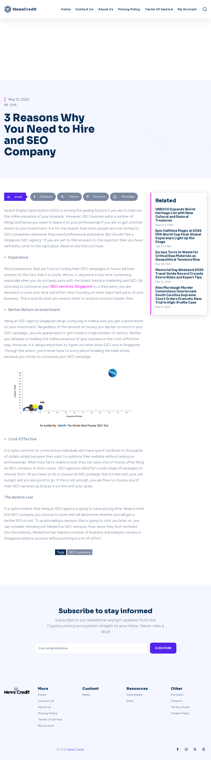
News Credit (75, 749)
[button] (204, 9)
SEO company (80, 552)
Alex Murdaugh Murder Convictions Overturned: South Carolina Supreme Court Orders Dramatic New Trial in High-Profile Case (178, 295)
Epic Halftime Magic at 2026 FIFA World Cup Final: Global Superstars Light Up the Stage (178, 236)
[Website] (203, 749)
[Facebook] (177, 749)
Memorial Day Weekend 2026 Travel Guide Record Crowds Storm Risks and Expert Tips (179, 273)
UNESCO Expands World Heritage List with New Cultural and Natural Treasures (175, 214)
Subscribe (163, 648)
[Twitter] (195, 749)
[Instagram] (186, 749)
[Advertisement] (105, 49)
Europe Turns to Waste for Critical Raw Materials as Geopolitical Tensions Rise (177, 256)
